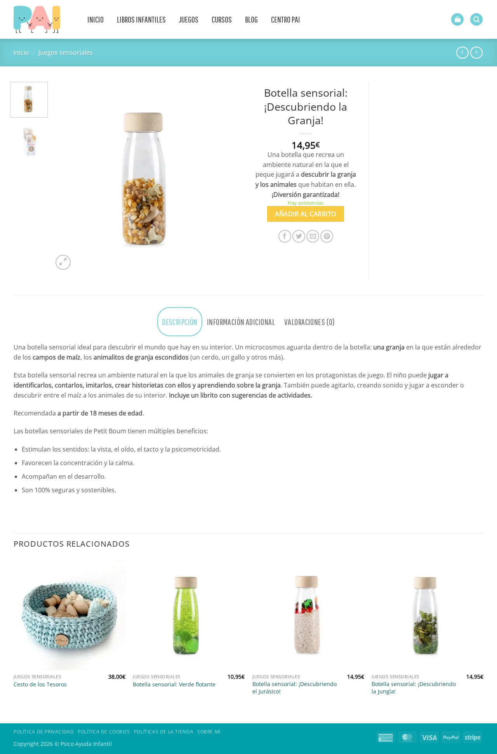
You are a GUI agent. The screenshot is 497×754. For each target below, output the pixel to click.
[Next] (229, 177)
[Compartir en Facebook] (284, 236)
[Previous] (66, 177)
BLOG (251, 19)
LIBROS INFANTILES (141, 19)
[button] (457, 19)
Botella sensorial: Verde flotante (174, 684)
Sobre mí (209, 731)
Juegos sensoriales (65, 52)
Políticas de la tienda (163, 731)
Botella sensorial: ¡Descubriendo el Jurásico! (294, 688)
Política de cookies (104, 731)
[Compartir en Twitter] (298, 236)
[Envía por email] (312, 236)
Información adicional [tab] (241, 322)
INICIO (95, 19)
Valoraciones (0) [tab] (309, 322)
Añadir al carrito (305, 214)
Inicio (21, 52)
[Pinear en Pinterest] (326, 236)
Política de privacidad (44, 731)
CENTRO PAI (285, 19)
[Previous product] (476, 53)
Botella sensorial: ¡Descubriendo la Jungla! (414, 688)
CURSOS (222, 19)
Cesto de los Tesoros (40, 684)
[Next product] (462, 53)
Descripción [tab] (180, 322)
